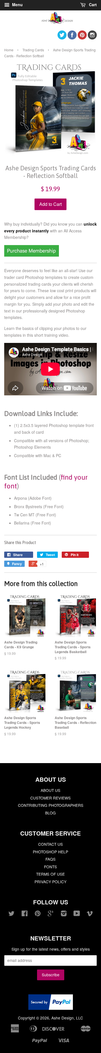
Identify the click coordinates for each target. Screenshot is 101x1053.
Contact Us (50, 844)
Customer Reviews (50, 798)
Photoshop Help (50, 851)
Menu (17, 4)
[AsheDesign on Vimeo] (90, 914)
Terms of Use (50, 874)
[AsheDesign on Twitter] (62, 37)
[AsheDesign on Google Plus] (50, 914)
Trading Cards (33, 49)
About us (50, 790)
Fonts (50, 866)
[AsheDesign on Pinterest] (82, 37)
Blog (50, 813)
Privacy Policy (50, 881)
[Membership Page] (31, 255)
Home (8, 49)
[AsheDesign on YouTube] (77, 914)
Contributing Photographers (50, 805)
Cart (92, 4)
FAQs (50, 859)
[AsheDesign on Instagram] (92, 37)
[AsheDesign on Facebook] (72, 37)
